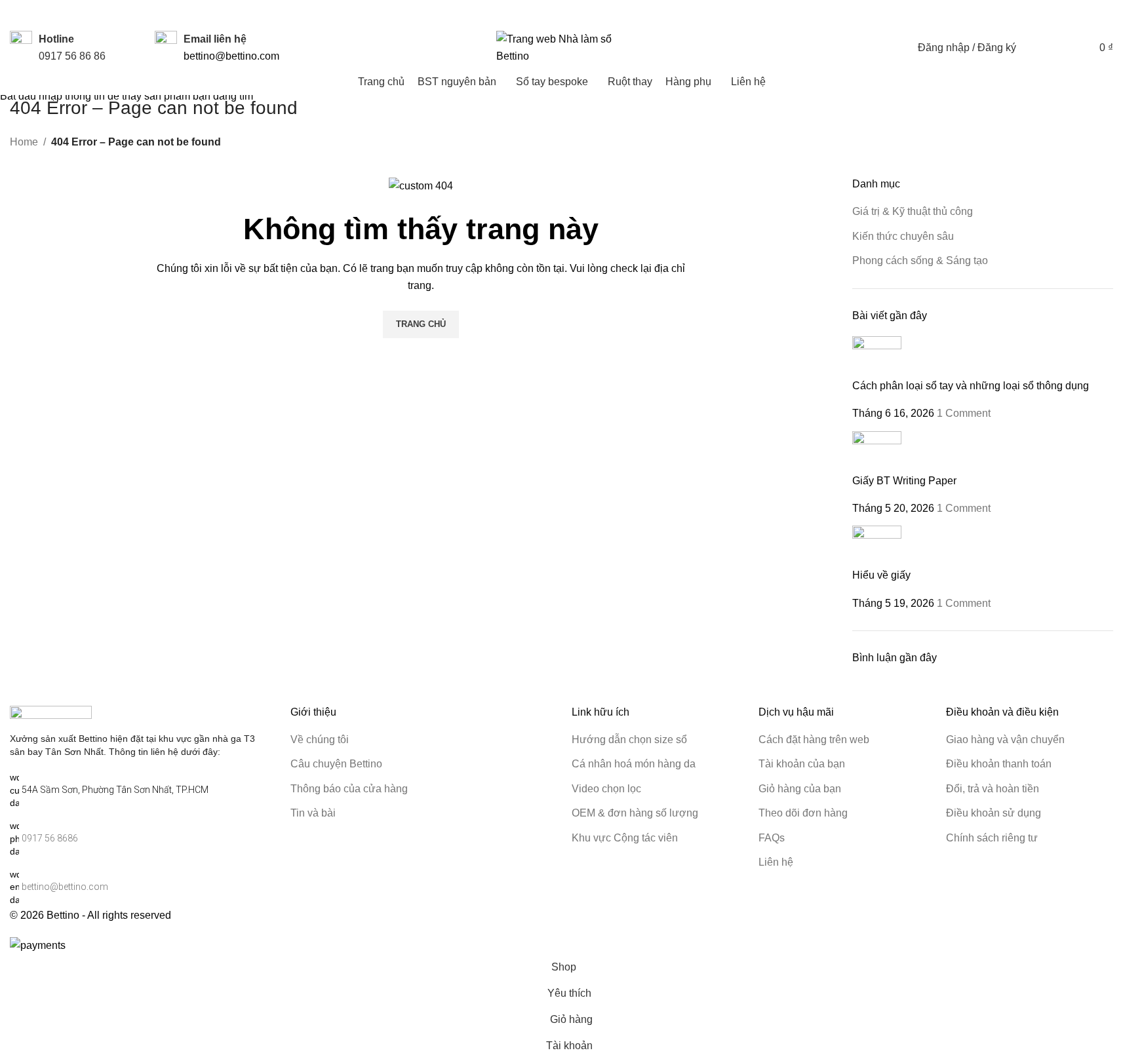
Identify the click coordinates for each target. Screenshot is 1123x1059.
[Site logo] (561, 46)
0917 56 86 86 (72, 56)
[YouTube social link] (1025, 14)
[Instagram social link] (1009, 14)
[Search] (1034, 48)
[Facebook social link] (993, 14)
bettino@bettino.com (231, 56)
